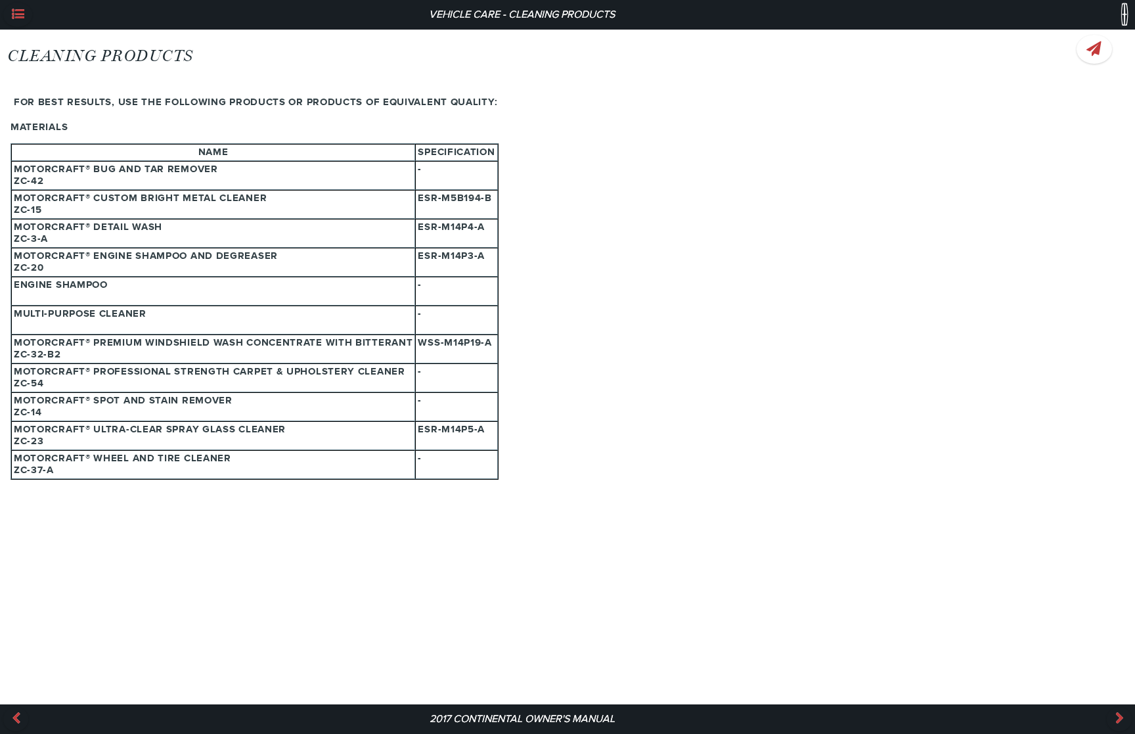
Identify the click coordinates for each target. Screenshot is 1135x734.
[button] (17, 15)
